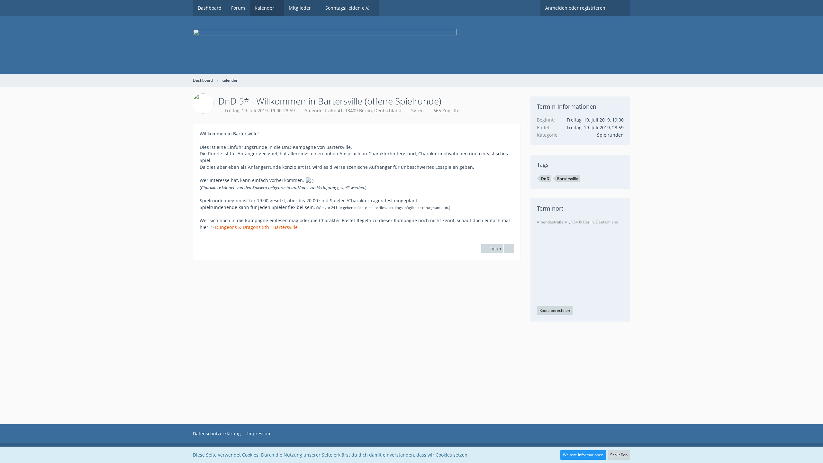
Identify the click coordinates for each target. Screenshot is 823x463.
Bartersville (567, 178)
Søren (417, 110)
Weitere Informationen (583, 455)
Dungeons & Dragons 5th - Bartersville (256, 227)
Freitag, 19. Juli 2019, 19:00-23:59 (260, 110)
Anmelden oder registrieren (575, 8)
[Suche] (620, 8)
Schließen (619, 455)
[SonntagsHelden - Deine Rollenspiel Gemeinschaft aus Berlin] (411, 45)
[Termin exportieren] (509, 248)
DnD (545, 178)
